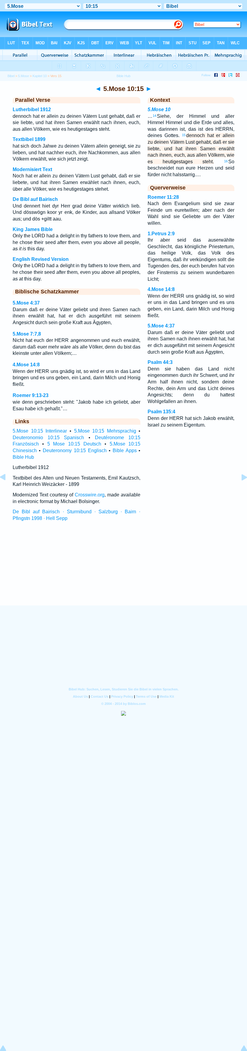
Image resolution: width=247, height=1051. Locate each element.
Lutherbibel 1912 (32, 109)
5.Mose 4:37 (26, 302)
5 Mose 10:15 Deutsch (74, 443)
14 (154, 115)
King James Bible (33, 229)
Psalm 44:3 (160, 362)
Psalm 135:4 (161, 411)
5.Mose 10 (159, 109)
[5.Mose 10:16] (239, 490)
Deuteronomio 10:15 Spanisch (48, 437)
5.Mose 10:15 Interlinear (40, 430)
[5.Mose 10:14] (7, 490)
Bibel (11, 76)
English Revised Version (41, 259)
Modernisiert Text (32, 169)
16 (226, 161)
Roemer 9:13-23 (30, 395)
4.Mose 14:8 (26, 364)
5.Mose (23, 76)
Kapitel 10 (40, 76)
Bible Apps (125, 450)
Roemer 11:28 (163, 197)
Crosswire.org (90, 494)
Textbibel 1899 (29, 139)
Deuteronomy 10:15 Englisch (75, 450)
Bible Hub (23, 457)
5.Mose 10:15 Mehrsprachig (105, 430)
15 (184, 135)
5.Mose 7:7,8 (27, 333)
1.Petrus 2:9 (161, 233)
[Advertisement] (123, 569)
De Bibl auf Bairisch (35, 199)
